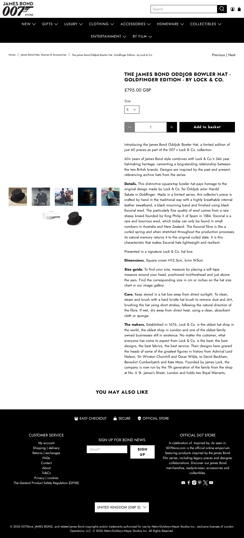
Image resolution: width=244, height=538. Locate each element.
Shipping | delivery (46, 448)
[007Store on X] (205, 484)
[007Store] (18, 9)
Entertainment (106, 36)
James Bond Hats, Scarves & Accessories (43, 54)
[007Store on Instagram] (194, 483)
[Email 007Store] (183, 483)
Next (231, 55)
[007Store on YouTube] (211, 483)
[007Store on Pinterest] (200, 483)
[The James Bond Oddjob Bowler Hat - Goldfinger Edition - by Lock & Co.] (64, 127)
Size (127, 101)
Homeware (168, 24)
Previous (218, 55)
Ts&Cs (46, 472)
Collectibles (203, 24)
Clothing (99, 24)
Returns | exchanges (46, 453)
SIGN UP (142, 452)
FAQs (46, 458)
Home (12, 54)
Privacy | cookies (46, 477)
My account (46, 443)
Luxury (70, 24)
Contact (46, 462)
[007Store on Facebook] (189, 483)
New (26, 24)
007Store (27, 526)
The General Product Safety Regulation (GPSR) (46, 482)
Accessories (133, 24)
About (46, 467)
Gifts (47, 24)
